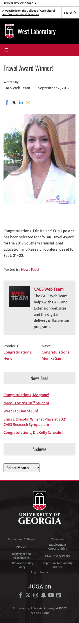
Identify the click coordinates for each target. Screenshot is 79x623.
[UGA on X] (28, 595)
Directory (57, 539)
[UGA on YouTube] (52, 595)
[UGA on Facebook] (21, 595)
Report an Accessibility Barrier (58, 565)
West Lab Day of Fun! (21, 411)
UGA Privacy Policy (57, 555)
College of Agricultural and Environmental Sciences (28, 12)
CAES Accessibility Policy (21, 565)
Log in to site (39, 572)
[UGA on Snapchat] (44, 595)
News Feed (30, 269)
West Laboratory (37, 31)
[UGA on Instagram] (36, 595)
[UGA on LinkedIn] (59, 595)
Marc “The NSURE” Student (26, 403)
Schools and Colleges (21, 539)
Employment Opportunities (57, 546)
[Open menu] (6, 50)
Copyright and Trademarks (21, 555)
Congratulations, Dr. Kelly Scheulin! (33, 432)
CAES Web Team (49, 289)
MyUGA (21, 546)
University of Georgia (39, 507)
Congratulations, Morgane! (26, 395)
